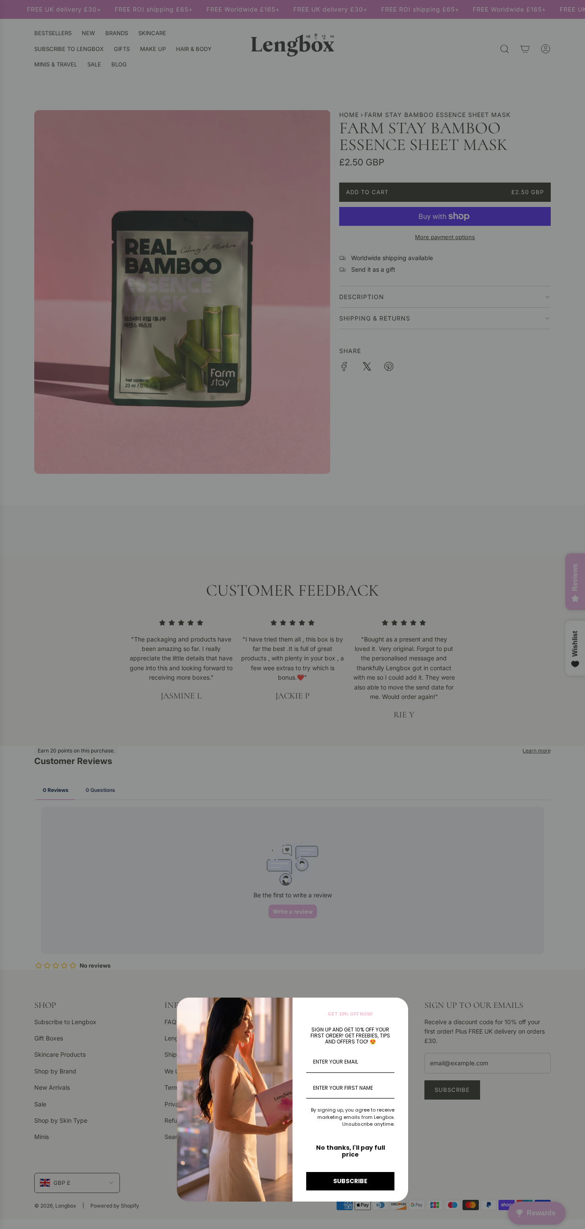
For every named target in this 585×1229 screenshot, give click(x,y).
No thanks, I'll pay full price (350, 1151)
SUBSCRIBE (350, 1181)
